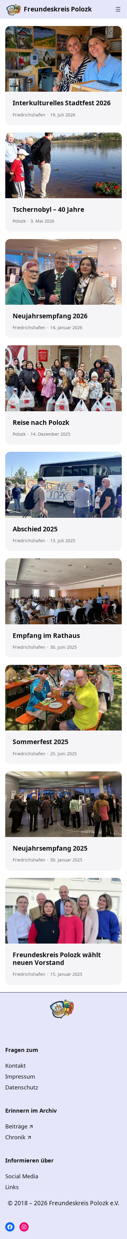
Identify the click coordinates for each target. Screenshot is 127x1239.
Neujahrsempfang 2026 (50, 316)
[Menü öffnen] (118, 9)
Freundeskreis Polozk (58, 9)
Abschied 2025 (35, 529)
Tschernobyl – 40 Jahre (48, 209)
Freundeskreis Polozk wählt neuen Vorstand (57, 958)
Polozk (19, 221)
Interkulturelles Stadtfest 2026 (62, 103)
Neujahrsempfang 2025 (50, 848)
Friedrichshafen (29, 115)
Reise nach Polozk (41, 422)
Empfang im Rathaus (46, 635)
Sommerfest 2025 (40, 742)
